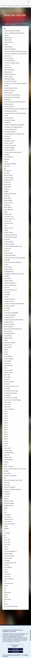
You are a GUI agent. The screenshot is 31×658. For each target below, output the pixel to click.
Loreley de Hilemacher (9, 556)
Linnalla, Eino (7, 494)
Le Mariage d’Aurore (9, 271)
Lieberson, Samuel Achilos (10, 475)
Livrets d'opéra (7, 517)
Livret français (7, 514)
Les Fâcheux (7, 384)
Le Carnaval (7, 239)
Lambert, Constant (8, 175)
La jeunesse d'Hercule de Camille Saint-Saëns (15, 113)
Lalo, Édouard (7, 170)
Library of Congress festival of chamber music (15, 468)
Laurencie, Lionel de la (9, 218)
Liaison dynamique (8, 459)
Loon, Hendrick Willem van (10, 551)
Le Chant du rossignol (9, 244)
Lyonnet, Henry (7, 599)
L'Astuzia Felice (7, 40)
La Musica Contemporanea (10, 129)
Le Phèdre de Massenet (9, 283)
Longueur (6, 549)
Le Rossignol (7, 294)
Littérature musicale (8, 501)
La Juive (6, 115)
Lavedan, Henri (7, 221)
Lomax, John (7, 542)
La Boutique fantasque (9, 79)
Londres (6, 546)
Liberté (5, 464)
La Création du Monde (9, 90)
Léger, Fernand (7, 347)
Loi (4, 530)
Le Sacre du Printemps (9, 299)
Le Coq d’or (6, 251)
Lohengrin (6, 528)
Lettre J (6, 429)
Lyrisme (6, 604)
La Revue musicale (8, 143)
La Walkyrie (6, 154)
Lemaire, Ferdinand (8, 358)
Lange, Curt (7, 196)
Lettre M (6, 434)
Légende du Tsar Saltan (9, 342)
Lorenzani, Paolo (8, 558)
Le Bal (5, 225)
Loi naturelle (7, 533)
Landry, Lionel (7, 182)
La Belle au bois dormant (10, 74)
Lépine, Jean (7, 374)
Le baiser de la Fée (8, 223)
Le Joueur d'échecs (8, 269)
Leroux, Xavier (7, 377)
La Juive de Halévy (8, 118)
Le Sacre (6, 296)
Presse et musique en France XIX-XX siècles (15, 6)
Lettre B (6, 416)
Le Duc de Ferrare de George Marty (12, 262)
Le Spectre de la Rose (9, 306)
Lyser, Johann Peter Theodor (11, 606)
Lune (5, 588)
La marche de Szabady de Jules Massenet (14, 124)
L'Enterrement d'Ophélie (9, 49)
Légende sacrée (8, 345)
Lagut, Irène (7, 166)
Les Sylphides (7, 395)
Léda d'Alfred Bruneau (9, 333)
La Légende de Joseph (9, 120)
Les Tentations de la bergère (11, 397)
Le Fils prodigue (8, 267)
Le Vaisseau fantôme (9, 317)
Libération (6, 462)
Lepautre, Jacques (8, 372)
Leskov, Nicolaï (7, 402)
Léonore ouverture (8, 370)
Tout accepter (15, 651)
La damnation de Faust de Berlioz (12, 95)
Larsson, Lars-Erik (8, 202)
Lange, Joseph (7, 198)
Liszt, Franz (6, 496)
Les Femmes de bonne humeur (11, 386)
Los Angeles (7, 560)
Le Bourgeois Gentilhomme (10, 235)
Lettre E (6, 423)
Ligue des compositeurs (9, 487)
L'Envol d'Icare (7, 56)
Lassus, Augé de (8, 207)
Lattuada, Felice (8, 214)
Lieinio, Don (7, 482)
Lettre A (6, 413)
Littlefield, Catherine (8, 505)
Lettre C (6, 418)
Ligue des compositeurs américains (12, 489)
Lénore (5, 368)
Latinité (5, 212)
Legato (5, 340)
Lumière (6, 585)
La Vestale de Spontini (9, 150)
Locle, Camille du (8, 521)
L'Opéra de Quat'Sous (9, 69)
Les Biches (6, 379)
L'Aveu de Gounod (8, 42)
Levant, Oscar (7, 448)
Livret (5, 512)
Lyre (5, 601)
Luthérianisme (7, 592)
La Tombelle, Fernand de (10, 145)
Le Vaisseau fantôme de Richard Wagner (13, 319)
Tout (23, 21)
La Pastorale (7, 136)
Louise (5, 569)
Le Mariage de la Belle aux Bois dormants (14, 274)
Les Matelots (7, 388)
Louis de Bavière (8, 567)
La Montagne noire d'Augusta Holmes (13, 127)
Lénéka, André (7, 361)
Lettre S (6, 443)
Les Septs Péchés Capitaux (10, 393)
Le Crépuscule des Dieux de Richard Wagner (14, 257)
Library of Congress (8, 466)
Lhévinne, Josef (7, 457)
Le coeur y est (7, 248)
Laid (5, 168)
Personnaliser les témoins (16, 645)
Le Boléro (6, 230)
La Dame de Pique (8, 92)
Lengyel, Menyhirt (8, 365)
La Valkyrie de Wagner (9, 147)
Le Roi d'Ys (6, 287)
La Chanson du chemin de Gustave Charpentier (15, 83)
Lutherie (6, 595)
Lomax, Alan (7, 540)
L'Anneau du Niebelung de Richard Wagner (14, 33)
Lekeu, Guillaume (8, 356)
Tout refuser (15, 649)
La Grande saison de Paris (10, 111)
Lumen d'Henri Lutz (8, 583)
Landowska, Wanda (8, 179)
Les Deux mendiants (9, 381)
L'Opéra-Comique (8, 72)
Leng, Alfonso (7, 363)
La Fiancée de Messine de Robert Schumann (15, 102)
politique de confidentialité (14, 655)
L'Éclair (5, 44)
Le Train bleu (7, 308)
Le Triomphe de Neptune (10, 315)
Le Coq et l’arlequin (8, 253)
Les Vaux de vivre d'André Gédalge (12, 400)
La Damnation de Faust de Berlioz (12, 97)
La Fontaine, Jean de (9, 106)
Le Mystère (6, 276)
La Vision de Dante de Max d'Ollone (12, 152)
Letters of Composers (9, 409)
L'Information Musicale (9, 60)
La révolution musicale (9, 141)
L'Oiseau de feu (7, 67)
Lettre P (6, 439)
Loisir (5, 537)
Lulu (5, 581)
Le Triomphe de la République (11, 313)
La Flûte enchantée (8, 104)
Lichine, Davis (7, 473)
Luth (5, 590)
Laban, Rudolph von (9, 157)
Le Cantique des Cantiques (10, 237)
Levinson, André (8, 450)
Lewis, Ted (6, 455)
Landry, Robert (7, 186)
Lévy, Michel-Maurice (9, 452)
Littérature (6, 498)
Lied (5, 478)
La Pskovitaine (7, 138)
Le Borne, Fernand (8, 232)
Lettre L (6, 432)
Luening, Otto (7, 576)
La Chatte (6, 85)
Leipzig (5, 351)
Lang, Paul (6, 189)
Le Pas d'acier (7, 278)
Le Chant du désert (8, 241)
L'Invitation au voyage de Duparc (12, 63)
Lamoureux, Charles (9, 177)
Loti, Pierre (6, 565)
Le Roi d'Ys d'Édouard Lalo (10, 290)
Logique (6, 526)
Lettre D (6, 420)
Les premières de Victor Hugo (11, 390)
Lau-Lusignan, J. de (8, 216)
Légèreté (6, 349)
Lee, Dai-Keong (7, 335)
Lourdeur (6, 572)
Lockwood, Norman (8, 519)
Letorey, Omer (7, 407)
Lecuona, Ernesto (8, 331)
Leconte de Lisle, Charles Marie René (13, 329)
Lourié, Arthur (7, 574)
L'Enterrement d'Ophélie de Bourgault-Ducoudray (15, 51)
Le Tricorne (6, 310)
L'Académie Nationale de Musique (12, 30)
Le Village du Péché (8, 322)
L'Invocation (7, 65)
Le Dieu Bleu (7, 260)
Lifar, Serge (6, 484)
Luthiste (6, 597)
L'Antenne (6, 35)
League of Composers (9, 324)
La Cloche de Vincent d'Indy (10, 88)
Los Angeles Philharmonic (10, 562)
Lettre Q (6, 441)
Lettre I (5, 427)
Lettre (5, 411)
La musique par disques (9, 131)
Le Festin (6, 264)
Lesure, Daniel (7, 404)
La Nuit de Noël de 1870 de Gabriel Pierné (14, 134)
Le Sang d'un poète (8, 301)
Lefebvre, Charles (8, 338)
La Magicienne (7, 122)
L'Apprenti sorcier (8, 37)
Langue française (8, 200)
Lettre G (6, 425)
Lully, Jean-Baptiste (8, 579)
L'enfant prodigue (8, 46)
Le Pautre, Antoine (8, 280)
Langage (6, 191)
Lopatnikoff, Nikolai (8, 553)
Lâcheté (6, 161)
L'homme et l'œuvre (8, 58)
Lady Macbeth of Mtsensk (10, 163)
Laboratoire (6, 159)
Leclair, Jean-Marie (8, 326)
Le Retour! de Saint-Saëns (10, 285)
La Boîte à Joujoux (8, 76)
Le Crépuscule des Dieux (10, 255)
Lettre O (6, 436)
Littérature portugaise (9, 503)
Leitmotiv (6, 354)
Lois (5, 535)
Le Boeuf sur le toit (8, 228)
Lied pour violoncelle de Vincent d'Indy (13, 480)
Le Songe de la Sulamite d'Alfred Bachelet (14, 303)
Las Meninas (7, 205)
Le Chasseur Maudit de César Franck (13, 246)
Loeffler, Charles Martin (9, 523)
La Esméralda (7, 99)
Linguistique (7, 491)
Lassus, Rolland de (8, 209)
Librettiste (6, 471)
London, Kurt (7, 544)
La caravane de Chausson (10, 81)
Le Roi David (7, 292)
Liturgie (5, 507)
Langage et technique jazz (10, 193)
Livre (5, 510)
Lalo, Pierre (6, 173)
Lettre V (6, 446)
